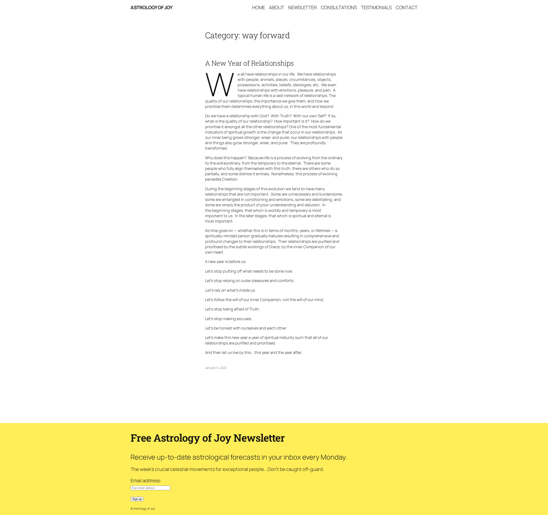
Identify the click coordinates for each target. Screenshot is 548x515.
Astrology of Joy (151, 7)
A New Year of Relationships (249, 63)
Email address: (146, 480)
